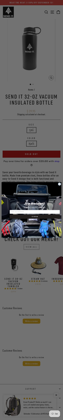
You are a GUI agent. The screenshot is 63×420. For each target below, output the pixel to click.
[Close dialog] (59, 184)
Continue (35, 216)
